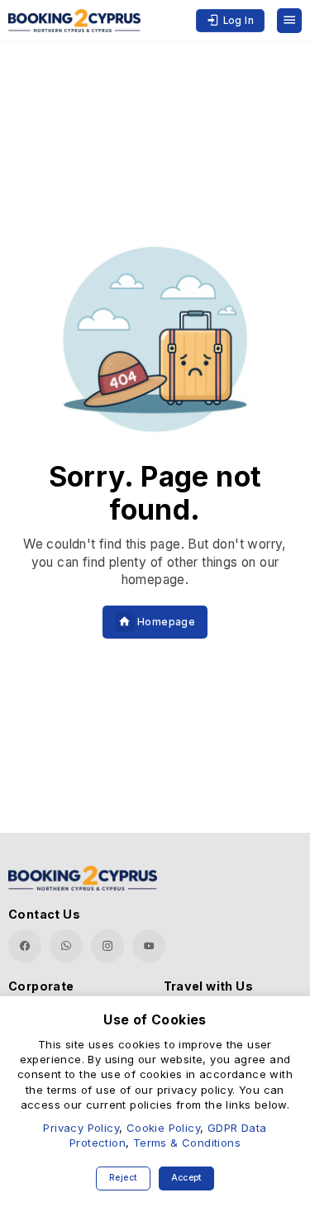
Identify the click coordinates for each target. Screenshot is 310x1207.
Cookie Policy (163, 1127)
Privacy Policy (81, 1127)
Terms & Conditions (187, 1142)
